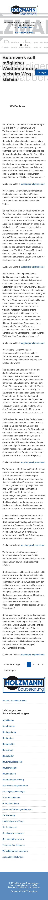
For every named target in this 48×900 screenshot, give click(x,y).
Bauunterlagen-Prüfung (13, 780)
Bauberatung (8, 738)
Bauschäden (8, 756)
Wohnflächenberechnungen (15, 851)
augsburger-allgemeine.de (33, 184)
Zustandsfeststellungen (13, 857)
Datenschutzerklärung (18, 887)
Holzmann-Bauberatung (24, 10)
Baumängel (7, 750)
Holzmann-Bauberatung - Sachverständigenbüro (24, 884)
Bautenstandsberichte (12, 762)
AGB (34, 885)
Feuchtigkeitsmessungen (13, 792)
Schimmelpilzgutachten (13, 839)
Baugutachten (8, 744)
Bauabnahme (8, 726)
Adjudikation (8, 720)
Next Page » (10, 671)
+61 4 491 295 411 (26, 27)
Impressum (35, 887)
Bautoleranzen (9, 774)
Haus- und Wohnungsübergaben (17, 809)
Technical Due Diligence (13, 845)
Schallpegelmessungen (13, 833)
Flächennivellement (11, 797)
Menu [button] (26, 45)
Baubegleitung (9, 732)
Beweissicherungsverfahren (15, 786)
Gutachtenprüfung (10, 803)
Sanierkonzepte (9, 827)
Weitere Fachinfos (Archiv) (14, 701)
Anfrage (42, 72)
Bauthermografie (10, 768)
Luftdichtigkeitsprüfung (12, 821)
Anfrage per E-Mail (24, 32)
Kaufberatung (8, 815)
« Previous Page (12, 665)
